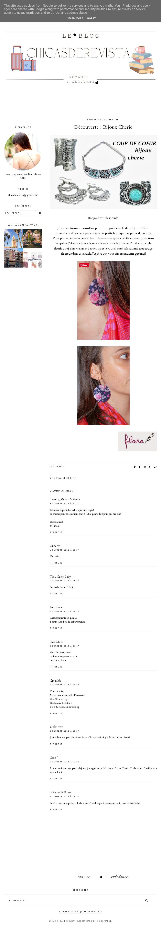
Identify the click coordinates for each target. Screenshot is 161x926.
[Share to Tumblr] (150, 466)
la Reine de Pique (60, 792)
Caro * (54, 758)
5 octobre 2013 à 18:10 (64, 611)
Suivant (84, 877)
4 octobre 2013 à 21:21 (64, 503)
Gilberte (55, 546)
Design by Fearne (102, 921)
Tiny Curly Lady (60, 577)
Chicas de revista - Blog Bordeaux (74, 921)
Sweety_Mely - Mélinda (65, 499)
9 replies (59, 466)
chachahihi (56, 642)
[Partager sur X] (135, 466)
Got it (91, 18)
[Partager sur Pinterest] (145, 466)
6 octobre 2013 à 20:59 (64, 731)
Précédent (120, 877)
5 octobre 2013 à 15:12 (64, 580)
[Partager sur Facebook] (140, 466)
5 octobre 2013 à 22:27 (64, 646)
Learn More (75, 18)
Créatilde (55, 681)
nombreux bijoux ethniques (101, 238)
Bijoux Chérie (140, 228)
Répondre (56, 532)
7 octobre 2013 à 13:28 (64, 796)
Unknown (56, 727)
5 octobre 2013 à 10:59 (64, 550)
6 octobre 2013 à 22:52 (64, 761)
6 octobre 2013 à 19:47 (64, 684)
